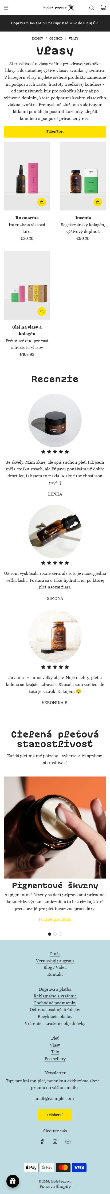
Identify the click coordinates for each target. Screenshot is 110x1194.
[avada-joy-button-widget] (12, 1181)
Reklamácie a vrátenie (55, 996)
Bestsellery (55, 1059)
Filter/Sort (55, 131)
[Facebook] (42, 1142)
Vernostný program (55, 960)
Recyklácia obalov (55, 1016)
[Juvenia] (83, 176)
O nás (55, 954)
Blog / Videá (55, 967)
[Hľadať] (91, 8)
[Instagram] (55, 1142)
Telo (55, 1052)
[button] (49, 934)
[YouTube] (68, 1142)
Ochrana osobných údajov (55, 1009)
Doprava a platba (55, 989)
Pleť (55, 1038)
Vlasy (55, 1045)
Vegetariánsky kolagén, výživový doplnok (83, 224)
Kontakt (55, 974)
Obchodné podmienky (55, 1003)
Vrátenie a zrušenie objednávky (55, 1023)
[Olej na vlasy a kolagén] (27, 285)
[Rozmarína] (27, 176)
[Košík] (103, 8)
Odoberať (55, 1115)
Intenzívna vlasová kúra (27, 224)
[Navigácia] (6, 8)
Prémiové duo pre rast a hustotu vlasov (27, 337)
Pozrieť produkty (55, 919)
